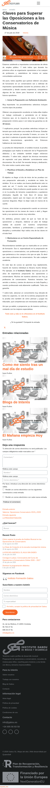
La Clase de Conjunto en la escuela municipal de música (24, 547)
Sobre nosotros (8, 675)
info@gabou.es (8, 633)
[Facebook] (5, 732)
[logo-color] (11, 3)
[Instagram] (10, 732)
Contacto (6, 689)
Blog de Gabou (8, 684)
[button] (38, 3)
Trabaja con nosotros (11, 679)
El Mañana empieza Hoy (22, 435)
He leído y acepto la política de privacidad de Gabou (27, 606)
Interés (25, 33)
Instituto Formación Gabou (20, 578)
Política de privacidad (11, 703)
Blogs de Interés (16, 402)
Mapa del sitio (23, 752)
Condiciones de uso (10, 712)
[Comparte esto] (3, 328)
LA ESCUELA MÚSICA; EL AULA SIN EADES (20, 552)
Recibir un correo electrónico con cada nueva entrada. (26, 497)
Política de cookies (10, 708)
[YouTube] (16, 732)
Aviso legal (7, 698)
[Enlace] (47, 3)
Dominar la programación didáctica (16, 566)
